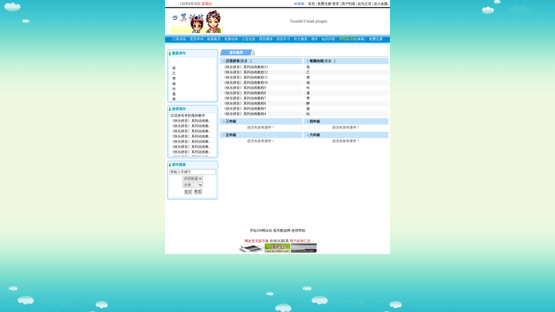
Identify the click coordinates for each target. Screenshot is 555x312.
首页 (311, 4)
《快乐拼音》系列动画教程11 (245, 77)
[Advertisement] (287, 147)
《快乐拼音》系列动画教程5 (244, 109)
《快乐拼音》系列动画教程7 (244, 98)
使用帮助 (298, 231)
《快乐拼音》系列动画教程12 (245, 72)
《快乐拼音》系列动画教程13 (245, 67)
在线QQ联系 (279, 241)
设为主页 (364, 4)
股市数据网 (282, 231)
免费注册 (324, 4)
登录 (335, 4)
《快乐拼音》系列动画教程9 (244, 88)
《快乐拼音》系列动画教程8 (244, 93)
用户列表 (348, 4)
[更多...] (238, 61)
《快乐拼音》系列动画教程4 (244, 114)
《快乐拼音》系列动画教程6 (244, 103)
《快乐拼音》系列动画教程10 (245, 83)
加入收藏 (381, 4)
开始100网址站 (261, 231)
